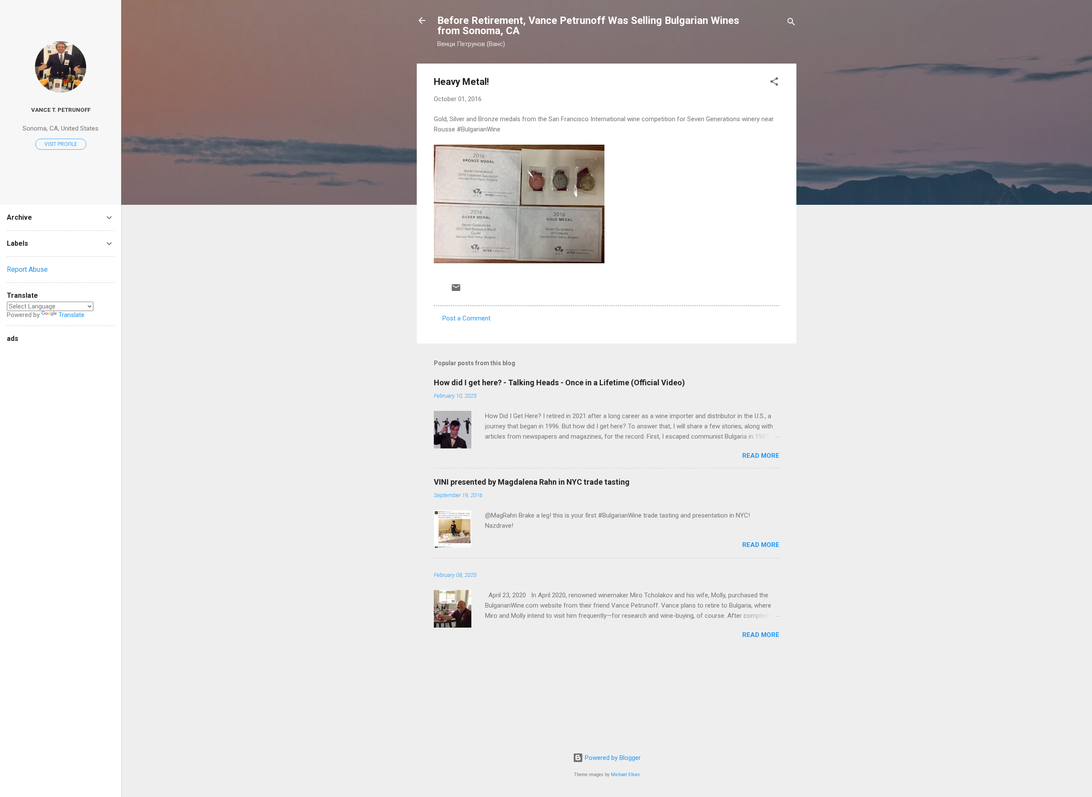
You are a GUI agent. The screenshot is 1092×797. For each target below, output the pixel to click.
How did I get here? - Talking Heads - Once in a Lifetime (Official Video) (559, 382)
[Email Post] (456, 290)
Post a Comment (466, 318)
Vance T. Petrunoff (60, 109)
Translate (71, 315)
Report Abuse (27, 269)
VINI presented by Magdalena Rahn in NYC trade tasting (532, 481)
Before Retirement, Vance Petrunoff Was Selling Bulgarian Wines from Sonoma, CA (588, 26)
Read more (760, 456)
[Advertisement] (41, 473)
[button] (774, 83)
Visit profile (60, 144)
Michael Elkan (625, 774)
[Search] (791, 23)
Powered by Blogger (612, 758)
